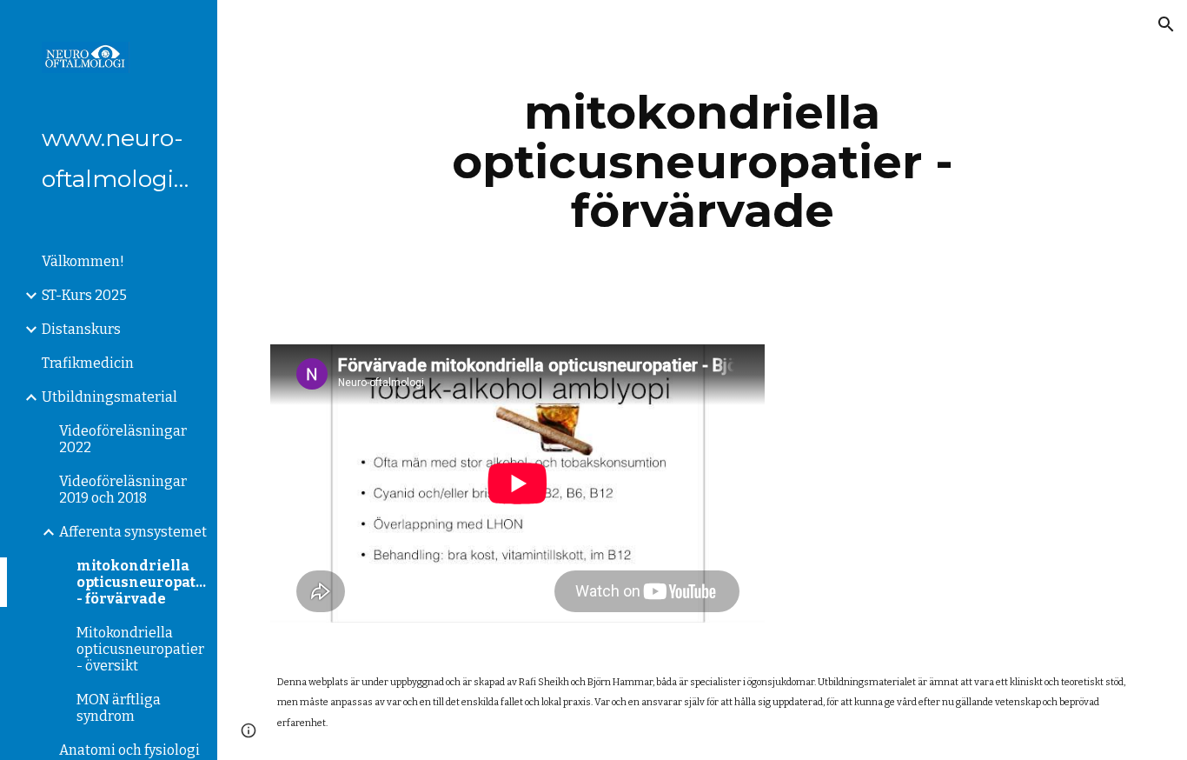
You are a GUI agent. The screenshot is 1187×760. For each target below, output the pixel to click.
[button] (1166, 24)
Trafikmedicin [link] (88, 363)
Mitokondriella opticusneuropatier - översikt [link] (140, 649)
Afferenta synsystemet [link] (133, 531)
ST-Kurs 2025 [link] (84, 295)
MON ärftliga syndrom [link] (118, 707)
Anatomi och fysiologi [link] (129, 750)
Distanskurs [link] (81, 329)
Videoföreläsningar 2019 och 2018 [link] (123, 489)
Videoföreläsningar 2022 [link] (123, 439)
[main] (702, 162)
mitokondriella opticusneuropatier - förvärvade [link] (141, 582)
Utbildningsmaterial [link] (109, 397)
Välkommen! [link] (83, 261)
